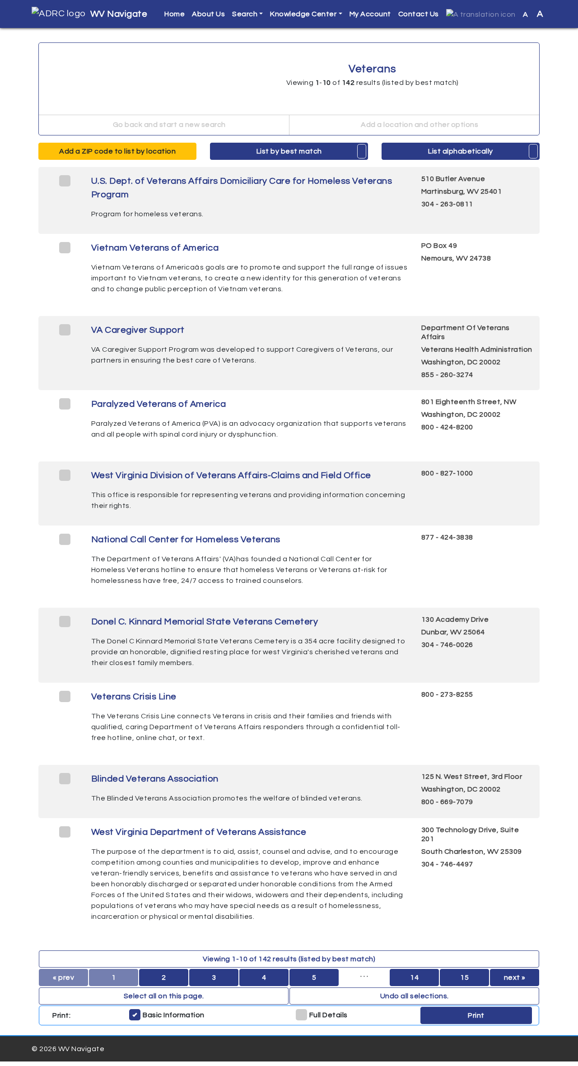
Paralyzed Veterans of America (158, 404)
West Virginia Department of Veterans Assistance (199, 832)
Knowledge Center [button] (303, 14)
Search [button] (244, 14)
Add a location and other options (419, 124)
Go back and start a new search (168, 124)
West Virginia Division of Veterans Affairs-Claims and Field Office (231, 475)
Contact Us (418, 14)
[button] (481, 14)
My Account (370, 14)
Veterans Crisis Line (134, 696)
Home (174, 14)
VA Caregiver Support (138, 330)
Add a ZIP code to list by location (117, 151)
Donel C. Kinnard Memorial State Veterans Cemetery (204, 621)
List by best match (289, 151)
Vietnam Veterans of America (155, 247)
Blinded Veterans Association (155, 778)
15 (464, 977)
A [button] (533, 14)
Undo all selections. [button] (414, 996)
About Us (208, 14)
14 (414, 977)
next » (515, 977)
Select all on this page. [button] (164, 996)
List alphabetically (460, 151)
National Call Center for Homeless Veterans (185, 539)
